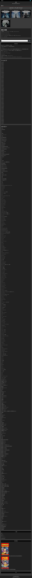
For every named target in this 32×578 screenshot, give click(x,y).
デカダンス (2, 303)
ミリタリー (2, 359)
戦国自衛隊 (2, 422)
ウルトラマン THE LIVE (4, 216)
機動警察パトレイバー (3, 456)
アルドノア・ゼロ (3, 204)
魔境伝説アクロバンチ (3, 525)
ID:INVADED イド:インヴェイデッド (5, 147)
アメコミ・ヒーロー (3, 202)
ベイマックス (2, 343)
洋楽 (1, 459)
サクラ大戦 (2, 259)
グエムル (2, 242)
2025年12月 (2, 72)
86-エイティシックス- (3, 134)
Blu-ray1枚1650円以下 (5, 20)
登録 (1, 533)
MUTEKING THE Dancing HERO (5, 154)
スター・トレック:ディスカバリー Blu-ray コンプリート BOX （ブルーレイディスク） (11, 35)
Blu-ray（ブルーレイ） (5, 21)
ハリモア (2, 317)
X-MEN (2, 172)
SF (8, 21)
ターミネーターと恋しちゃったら (5, 294)
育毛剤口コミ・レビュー (4, 490)
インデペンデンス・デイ (4, 211)
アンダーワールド (7, 22)
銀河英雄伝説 (2, 513)
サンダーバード (3, 265)
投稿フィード (2, 535)
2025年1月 (2, 86)
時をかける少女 (3, 435)
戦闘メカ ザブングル (3, 425)
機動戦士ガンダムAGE (3, 447)
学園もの (2, 400)
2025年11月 (2, 73)
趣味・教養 (2, 504)
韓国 (1, 522)
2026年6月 (2, 64)
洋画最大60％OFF (3, 460)
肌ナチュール (2, 481)
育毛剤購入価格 (3, 494)
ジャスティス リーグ (3, 276)
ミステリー (2, 356)
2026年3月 (2, 68)
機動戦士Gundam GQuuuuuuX (4, 439)
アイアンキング (3, 186)
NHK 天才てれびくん (3, 155)
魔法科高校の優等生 (3, 526)
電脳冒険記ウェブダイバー (4, 516)
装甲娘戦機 (2, 500)
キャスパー (2, 234)
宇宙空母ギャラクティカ (4, 408)
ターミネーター (3, 54)
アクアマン (2, 189)
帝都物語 (2, 412)
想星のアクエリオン (3, 417)
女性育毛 (2, 398)
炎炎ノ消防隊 (2, 464)
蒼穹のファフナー (3, 499)
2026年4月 (2, 67)
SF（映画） (2, 160)
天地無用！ (2, 394)
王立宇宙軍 (2, 469)
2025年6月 (2, 80)
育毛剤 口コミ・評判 (3, 483)
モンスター (2, 364)
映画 (1, 434)
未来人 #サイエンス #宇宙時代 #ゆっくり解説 (6, 45)
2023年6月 (2, 111)
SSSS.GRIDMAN (3, 163)
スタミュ (2, 281)
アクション (4, 22)
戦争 (1, 421)
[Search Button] (30, 0)
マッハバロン (2, 352)
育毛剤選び (2, 496)
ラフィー (2, 365)
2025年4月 (2, 82)
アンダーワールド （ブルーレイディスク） (6, 24)
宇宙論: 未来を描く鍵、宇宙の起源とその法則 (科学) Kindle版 (8, 569)
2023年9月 (2, 107)
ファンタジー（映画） (3, 334)
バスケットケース (3, 321)
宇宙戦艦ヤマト (3, 404)
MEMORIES (2, 150)
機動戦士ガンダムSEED (4, 448)
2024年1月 (2, 102)
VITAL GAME (3, 169)
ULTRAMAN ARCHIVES (4, 168)
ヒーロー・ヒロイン (3, 330)
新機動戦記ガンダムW (3, 430)
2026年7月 (2, 63)
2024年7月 (2, 94)
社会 (1, 474)
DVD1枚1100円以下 (3, 143)
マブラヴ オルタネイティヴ (4, 355)
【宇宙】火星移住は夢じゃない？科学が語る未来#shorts (7, 46)
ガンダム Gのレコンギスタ (4, 228)
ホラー (2, 346)
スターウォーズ (3, 282)
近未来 (2, 505)
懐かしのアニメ (3, 420)
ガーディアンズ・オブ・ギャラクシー (5, 233)
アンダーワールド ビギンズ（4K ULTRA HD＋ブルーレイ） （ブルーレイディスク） (16, 15)
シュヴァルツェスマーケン (4, 273)
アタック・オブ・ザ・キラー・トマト (5, 195)
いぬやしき (2, 173)
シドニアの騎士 (3, 268)
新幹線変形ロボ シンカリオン (4, 429)
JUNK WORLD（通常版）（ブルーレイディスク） (7, 55)
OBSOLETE (2, 156)
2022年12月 (2, 119)
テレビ (2, 300)
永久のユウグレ (3, 457)
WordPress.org (3, 538)
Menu (2, 0)
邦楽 (1, 507)
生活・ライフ (2, 470)
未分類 (2, 438)
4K (1, 132)
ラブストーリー (3, 368)
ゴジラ (2, 251)
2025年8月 (2, 77)
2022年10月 (2, 121)
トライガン (2, 308)
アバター (2, 198)
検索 (1, 39)
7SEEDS (2, 133)
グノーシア (2, 243)
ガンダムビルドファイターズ (4, 230)
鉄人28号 (2, 509)
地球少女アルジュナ (3, 391)
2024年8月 (2, 93)
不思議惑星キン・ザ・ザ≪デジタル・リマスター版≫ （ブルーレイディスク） (10, 31)
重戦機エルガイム (3, 508)
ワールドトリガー (3, 378)
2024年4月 (2, 98)
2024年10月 (2, 90)
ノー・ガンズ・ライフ (3, 316)
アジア (2, 194)
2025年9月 (2, 76)
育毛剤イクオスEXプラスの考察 (5, 486)
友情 (1, 390)
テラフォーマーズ (3, 299)
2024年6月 (2, 95)
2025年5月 (2, 81)
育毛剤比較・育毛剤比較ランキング (5, 491)
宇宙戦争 (2, 403)
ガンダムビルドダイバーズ (4, 229)
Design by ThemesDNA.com (16, 577)
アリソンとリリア (3, 203)
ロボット (2, 374)
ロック (2, 373)
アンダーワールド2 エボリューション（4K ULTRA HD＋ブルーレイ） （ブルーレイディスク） (5, 15)
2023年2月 (2, 116)
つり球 (2, 177)
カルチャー (2, 225)
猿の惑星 (2, 468)
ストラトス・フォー (3, 285)
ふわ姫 (2, 182)
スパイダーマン (3, 286)
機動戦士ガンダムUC (3, 451)
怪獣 (1, 413)
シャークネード (3, 272)
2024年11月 (2, 89)
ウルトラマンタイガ (3, 220)
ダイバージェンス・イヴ (4, 295)
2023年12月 (2, 103)
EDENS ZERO (3, 145)
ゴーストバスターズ (3, 254)
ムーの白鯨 (2, 360)
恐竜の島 (2, 416)
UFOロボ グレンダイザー (4, 167)
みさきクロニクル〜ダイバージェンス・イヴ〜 (6, 185)
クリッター (2, 238)
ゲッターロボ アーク (3, 247)
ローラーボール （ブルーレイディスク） (6, 34)
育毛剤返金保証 (3, 495)
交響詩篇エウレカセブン (4, 381)
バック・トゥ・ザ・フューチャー (5, 324)
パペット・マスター (3, 329)
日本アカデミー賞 (3, 433)
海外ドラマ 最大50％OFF (4, 461)
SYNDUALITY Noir (3, 164)
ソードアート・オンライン (4, 290)
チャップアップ (3, 298)
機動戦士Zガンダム (3, 442)
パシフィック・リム (3, 326)
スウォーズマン (3, 278)
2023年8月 (2, 108)
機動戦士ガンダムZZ (3, 452)
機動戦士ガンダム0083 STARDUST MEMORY (6, 446)
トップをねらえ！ (3, 307)
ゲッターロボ (2, 246)
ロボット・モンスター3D (4, 36)
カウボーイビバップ (3, 224)
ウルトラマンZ (3, 217)
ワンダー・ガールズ (3, 377)
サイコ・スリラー (3, 256)
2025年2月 (2, 85)
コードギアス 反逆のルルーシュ (5, 250)
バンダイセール (3, 325)
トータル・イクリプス (3, 312)
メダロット (2, 361)
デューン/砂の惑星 (3, 304)
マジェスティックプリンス (4, 351)
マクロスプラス (3, 350)
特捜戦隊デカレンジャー (4, 465)
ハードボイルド (3, 320)
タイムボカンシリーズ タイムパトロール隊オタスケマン (7, 291)
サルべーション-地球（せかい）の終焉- (5, 264)
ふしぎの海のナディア (3, 180)
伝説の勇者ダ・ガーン (3, 382)
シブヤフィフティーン (3, 269)
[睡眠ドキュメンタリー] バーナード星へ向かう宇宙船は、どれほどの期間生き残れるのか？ (11, 50)
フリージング (2, 337)
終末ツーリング (3, 477)
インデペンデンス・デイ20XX (4, 212)
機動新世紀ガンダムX (3, 455)
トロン (2, 311)
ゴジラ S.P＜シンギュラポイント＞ (5, 252)
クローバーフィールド (3, 241)
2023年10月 (2, 106)
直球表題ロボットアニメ (4, 473)
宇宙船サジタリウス (3, 409)
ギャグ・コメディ (3, 237)
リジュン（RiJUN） (3, 369)
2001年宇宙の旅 (3, 129)
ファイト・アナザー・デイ (4, 51)
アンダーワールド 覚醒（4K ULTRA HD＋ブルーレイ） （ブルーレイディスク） (26, 15)
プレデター (2, 342)
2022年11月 (2, 120)
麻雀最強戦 (2, 529)
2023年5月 (2, 112)
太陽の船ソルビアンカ (3, 396)
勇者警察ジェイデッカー (4, 387)
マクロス (2, 347)
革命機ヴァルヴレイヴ (3, 521)
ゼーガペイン (2, 289)
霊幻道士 (2, 517)
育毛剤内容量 (2, 487)
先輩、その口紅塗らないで (4, 385)
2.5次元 (2, 128)
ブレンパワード (3, 339)
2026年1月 (2, 71)
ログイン (2, 534)
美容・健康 (2, 478)
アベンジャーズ (3, 199)
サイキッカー (2, 255)
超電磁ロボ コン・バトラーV (4, 503)
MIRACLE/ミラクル (3, 151)
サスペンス (2, 260)
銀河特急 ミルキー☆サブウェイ (5, 512)
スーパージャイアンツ (3, 287)
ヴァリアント (2, 47)
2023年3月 (2, 115)
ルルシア (2, 372)
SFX (16, 2)
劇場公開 (2, 386)
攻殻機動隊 (2, 426)
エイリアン (2, 221)
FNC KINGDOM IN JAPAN (4, 146)
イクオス (2, 208)
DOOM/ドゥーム (3, 142)
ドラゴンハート (3, 313)
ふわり (2, 181)
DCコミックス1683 (3, 141)
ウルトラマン (2, 215)
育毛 (1, 482)
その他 (2, 176)
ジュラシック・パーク (3, 277)
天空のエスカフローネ (3, 395)
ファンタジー (2, 333)
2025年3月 (2, 84)
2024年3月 (2, 99)
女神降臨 (2, 399)
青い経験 (2, 518)
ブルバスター (2, 338)
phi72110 (4, 16)
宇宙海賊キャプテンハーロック (4, 407)
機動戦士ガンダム (3, 443)
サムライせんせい (3, 263)
